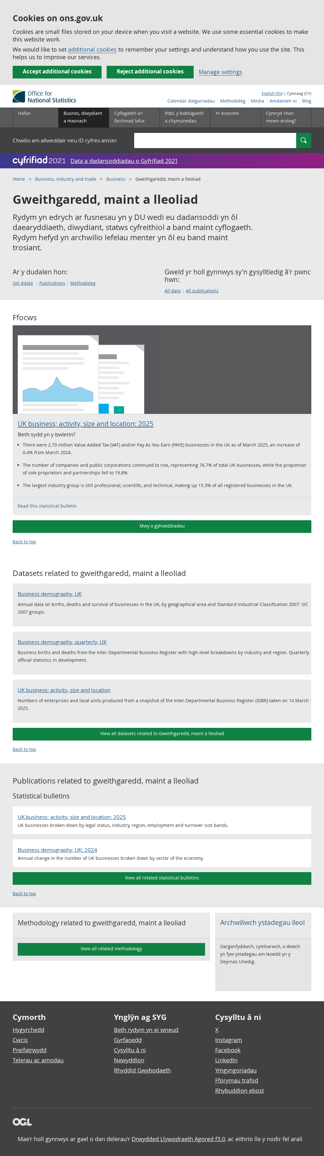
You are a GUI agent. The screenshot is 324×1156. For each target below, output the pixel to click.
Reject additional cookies (150, 71)
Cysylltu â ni (130, 1050)
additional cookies (92, 49)
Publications (52, 283)
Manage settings (220, 72)
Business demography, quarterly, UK (62, 642)
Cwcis (20, 1040)
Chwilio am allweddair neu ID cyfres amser (65, 140)
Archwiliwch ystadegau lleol (262, 922)
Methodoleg (233, 101)
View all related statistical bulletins (162, 878)
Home (19, 179)
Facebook (227, 1050)
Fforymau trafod (236, 1080)
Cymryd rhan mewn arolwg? (281, 117)
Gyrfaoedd (128, 1040)
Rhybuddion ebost (239, 1090)
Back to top (24, 542)
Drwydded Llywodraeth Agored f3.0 (178, 1139)
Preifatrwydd (30, 1050)
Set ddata (23, 283)
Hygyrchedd (28, 1030)
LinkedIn (226, 1060)
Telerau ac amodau (38, 1060)
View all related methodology (111, 949)
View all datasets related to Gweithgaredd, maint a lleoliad (162, 733)
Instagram (228, 1040)
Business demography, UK (50, 593)
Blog (306, 101)
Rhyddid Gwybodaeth (142, 1070)
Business (115, 179)
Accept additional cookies (57, 71)
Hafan (24, 113)
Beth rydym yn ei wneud (146, 1030)
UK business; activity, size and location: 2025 (85, 423)
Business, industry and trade (65, 179)
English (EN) (272, 93)
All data (173, 291)
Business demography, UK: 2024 (57, 849)
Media (257, 101)
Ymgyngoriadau (236, 1070)
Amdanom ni (283, 101)
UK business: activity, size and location (64, 690)
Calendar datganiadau (191, 101)
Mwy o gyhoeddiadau (162, 526)
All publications (202, 291)
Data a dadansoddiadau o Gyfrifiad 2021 (124, 161)
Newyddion (129, 1060)
